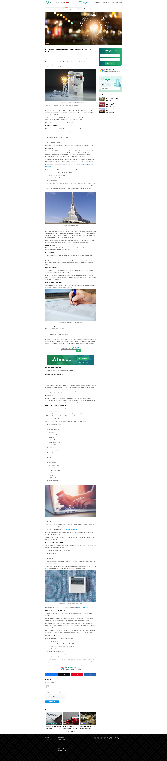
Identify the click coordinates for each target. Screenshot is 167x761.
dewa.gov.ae (55, 641)
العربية (120, 2)
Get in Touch (114, 2)
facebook (94, 737)
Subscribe (78, 351)
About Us (47, 737)
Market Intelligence (60, 2)
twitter (97, 737)
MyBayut (53, 662)
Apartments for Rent (63, 741)
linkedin (100, 737)
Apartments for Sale (62, 737)
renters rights (69, 661)
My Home (83, 723)
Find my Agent (106, 2)
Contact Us (48, 739)
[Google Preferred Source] (70, 668)
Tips (48, 43)
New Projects (98, 2)
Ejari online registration (74, 391)
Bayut (47, 3)
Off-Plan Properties (62, 746)
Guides (51, 2)
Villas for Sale (61, 739)
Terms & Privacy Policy (50, 741)
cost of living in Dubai (83, 607)
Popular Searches (62, 750)
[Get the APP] (70, 360)
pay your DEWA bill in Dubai (71, 529)
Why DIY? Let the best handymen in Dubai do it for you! (70, 728)
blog (83, 3)
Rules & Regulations (52, 723)
